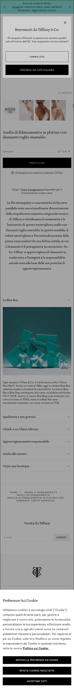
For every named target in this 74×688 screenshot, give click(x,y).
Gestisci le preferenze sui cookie (37, 660)
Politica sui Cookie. (36, 648)
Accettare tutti (37, 681)
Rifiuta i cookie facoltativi (37, 671)
